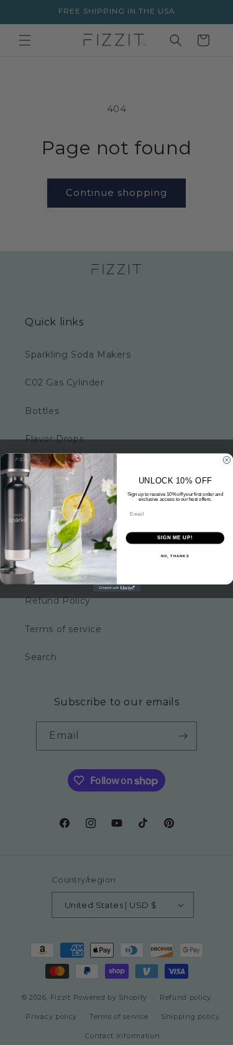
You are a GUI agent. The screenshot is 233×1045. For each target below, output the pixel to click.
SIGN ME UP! (175, 538)
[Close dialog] (227, 460)
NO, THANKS (174, 556)
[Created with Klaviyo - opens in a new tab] (116, 588)
